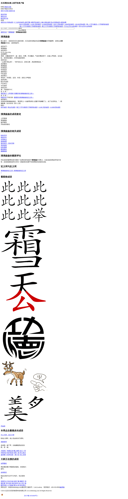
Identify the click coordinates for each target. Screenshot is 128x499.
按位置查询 (22, 30)
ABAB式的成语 (80, 24)
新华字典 (4, 14)
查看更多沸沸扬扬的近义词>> (24, 93)
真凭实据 (10, 454)
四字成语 (4, 107)
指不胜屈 (10, 453)
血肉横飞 (4, 454)
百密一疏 (16, 453)
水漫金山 (4, 139)
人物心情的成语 (45, 22)
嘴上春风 (16, 451)
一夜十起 (16, 454)
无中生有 (9, 483)
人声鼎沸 (10, 93)
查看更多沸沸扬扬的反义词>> (24, 97)
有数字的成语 (35, 22)
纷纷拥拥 (4, 147)
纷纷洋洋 (4, 135)
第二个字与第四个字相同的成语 (30, 26)
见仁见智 (23, 454)
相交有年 (15, 483)
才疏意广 (4, 451)
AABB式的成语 (47, 24)
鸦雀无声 (4, 97)
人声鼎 (4, 118)
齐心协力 (23, 453)
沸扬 (4, 120)
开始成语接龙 (5, 124)
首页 (2, 11)
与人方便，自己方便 (7, 435)
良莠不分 (4, 481)
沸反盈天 (4, 93)
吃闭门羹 (16, 481)
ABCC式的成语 (58, 24)
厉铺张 (4, 122)
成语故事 (63, 22)
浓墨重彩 (4, 463)
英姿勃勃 (4, 145)
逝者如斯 (4, 141)
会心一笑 (23, 451)
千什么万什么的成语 (70, 26)
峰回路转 (4, 149)
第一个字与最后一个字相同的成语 (97, 24)
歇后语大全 (4, 18)
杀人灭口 (21, 483)
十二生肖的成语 (18, 22)
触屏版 (62, 487)
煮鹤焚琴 (4, 442)
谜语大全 (4, 16)
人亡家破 (10, 485)
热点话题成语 (55, 22)
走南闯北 (4, 472)
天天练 (6, 11)
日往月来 (10, 481)
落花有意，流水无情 (7, 143)
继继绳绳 (4, 151)
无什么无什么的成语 (85, 26)
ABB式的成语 (69, 24)
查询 (19, 28)
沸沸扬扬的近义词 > (7, 170)
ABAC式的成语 (24, 24)
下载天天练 (7, 7)
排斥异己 (23, 485)
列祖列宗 (4, 453)
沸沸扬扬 (11, 32)
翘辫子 (22, 481)
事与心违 (16, 485)
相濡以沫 (10, 451)
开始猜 (3, 426)
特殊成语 (10, 22)
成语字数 (27, 22)
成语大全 (4, 22)
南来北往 (4, 137)
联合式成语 (11, 107)
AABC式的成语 (35, 24)
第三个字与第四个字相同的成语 (52, 26)
